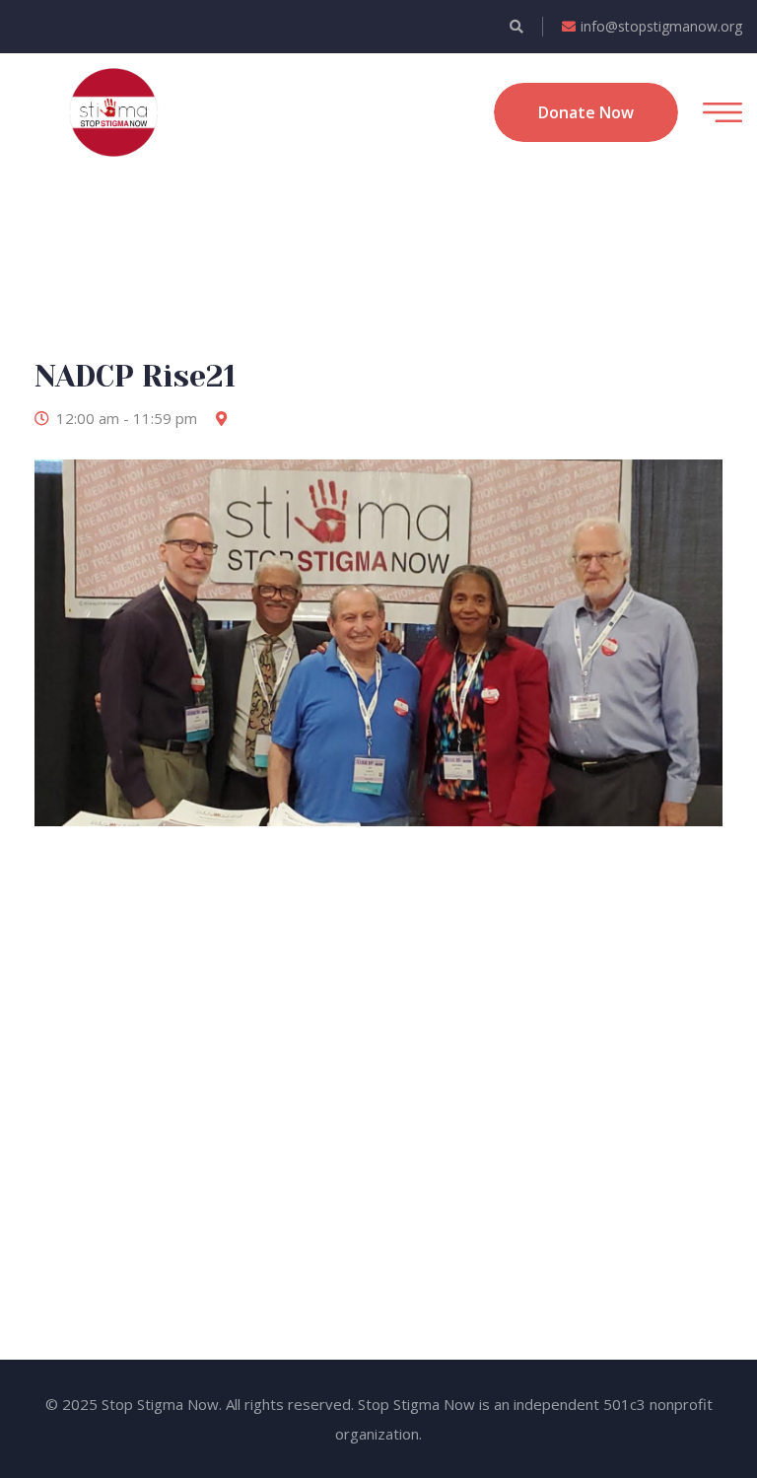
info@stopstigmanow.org (661, 26)
